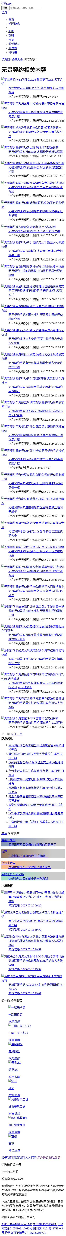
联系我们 (19, 1157)
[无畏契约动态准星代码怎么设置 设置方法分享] (31, 127)
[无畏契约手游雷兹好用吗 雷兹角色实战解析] (29, 718)
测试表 (12, 48)
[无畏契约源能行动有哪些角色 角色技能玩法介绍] (32, 183)
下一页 (18, 734)
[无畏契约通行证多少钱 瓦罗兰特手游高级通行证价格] (33, 334)
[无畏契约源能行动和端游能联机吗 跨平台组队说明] (33, 207)
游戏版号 (14, 44)
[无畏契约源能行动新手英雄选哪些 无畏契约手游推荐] (33, 382)
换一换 (5, 1000)
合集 (11, 39)
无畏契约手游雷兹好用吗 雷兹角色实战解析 (35, 722)
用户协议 (43, 1157)
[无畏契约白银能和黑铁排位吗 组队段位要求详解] (32, 266)
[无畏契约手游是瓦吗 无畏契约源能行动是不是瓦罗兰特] (33, 406)
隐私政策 (55, 1157)
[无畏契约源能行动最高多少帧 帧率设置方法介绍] (32, 566)
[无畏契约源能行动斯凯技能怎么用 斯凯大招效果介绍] (33, 246)
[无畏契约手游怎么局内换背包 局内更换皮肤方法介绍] (33, 107)
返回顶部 (26, 1224)
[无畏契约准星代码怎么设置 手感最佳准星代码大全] (33, 527)
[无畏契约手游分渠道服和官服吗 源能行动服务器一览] (33, 479)
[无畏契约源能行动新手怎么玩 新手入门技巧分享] (32, 586)
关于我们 (7, 1157)
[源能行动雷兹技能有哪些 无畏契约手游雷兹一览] (32, 606)
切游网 (5, 59)
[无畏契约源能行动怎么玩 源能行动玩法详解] (29, 147)
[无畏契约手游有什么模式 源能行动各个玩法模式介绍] (33, 358)
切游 (4, 12)
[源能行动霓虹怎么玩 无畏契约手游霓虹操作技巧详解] (33, 654)
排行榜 (12, 52)
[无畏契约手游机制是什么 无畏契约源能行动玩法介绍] (33, 430)
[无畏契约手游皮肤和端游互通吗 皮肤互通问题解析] (33, 503)
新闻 (11, 31)
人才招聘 (31, 1157)
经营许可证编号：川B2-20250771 (25, 1232)
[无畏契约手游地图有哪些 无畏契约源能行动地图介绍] (33, 310)
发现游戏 (14, 23)
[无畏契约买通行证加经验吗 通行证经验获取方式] (32, 286)
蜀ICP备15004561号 (45, 1224)
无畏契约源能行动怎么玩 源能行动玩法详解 (35, 151)
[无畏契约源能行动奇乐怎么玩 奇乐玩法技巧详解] (32, 547)
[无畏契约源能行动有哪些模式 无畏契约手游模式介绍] (33, 455)
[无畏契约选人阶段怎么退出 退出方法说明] (28, 226)
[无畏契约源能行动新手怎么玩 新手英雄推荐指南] (32, 163)
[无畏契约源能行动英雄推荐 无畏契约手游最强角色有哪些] (33, 630)
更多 (4, 833)
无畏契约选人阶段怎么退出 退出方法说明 (34, 231)
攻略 (11, 35)
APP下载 (6, 1224)
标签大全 (17, 59)
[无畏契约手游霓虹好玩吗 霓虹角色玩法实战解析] (32, 698)
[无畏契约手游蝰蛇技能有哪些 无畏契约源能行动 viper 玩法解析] (33, 678)
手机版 (16, 1224)
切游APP (6, 3)
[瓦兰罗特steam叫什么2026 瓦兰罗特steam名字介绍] (33, 83)
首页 (11, 19)
